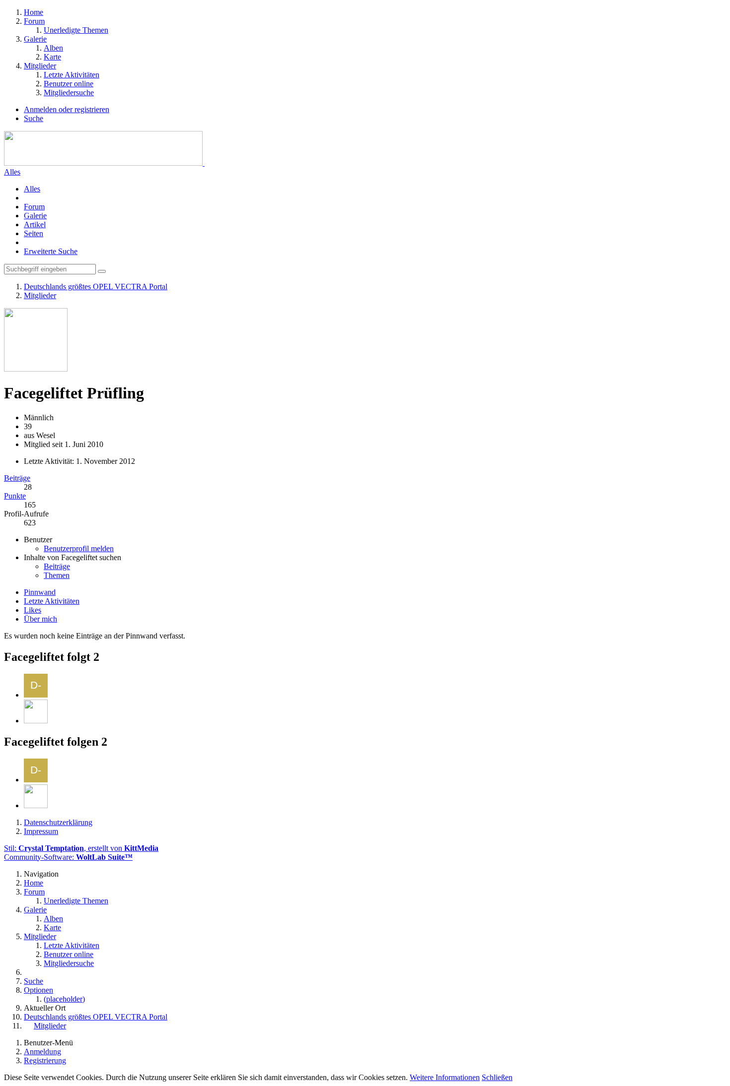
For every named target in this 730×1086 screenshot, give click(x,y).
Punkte (15, 496)
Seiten (33, 233)
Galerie (35, 215)
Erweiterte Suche (50, 251)
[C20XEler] (36, 720)
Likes (32, 610)
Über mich (40, 619)
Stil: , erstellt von (81, 848)
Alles (12, 172)
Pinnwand (40, 592)
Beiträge (17, 478)
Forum (34, 206)
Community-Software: (68, 857)
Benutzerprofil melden (79, 548)
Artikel (35, 224)
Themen (57, 575)
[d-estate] (36, 695)
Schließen (497, 1077)
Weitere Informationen (445, 1077)
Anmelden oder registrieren (66, 109)
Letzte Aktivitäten (51, 601)
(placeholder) (64, 999)
